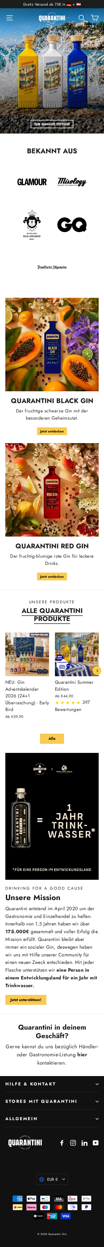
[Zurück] (3, 64)
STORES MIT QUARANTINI (41, 1101)
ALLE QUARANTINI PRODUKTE (52, 614)
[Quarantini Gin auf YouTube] (96, 1142)
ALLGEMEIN (21, 1119)
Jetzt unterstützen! (25, 999)
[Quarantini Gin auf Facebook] (62, 1142)
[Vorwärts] (100, 64)
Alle (52, 738)
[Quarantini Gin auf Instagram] (73, 1142)
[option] (52, 67)
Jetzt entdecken (52, 431)
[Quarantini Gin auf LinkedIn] (84, 1142)
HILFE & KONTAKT (30, 1084)
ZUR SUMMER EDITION (52, 124)
